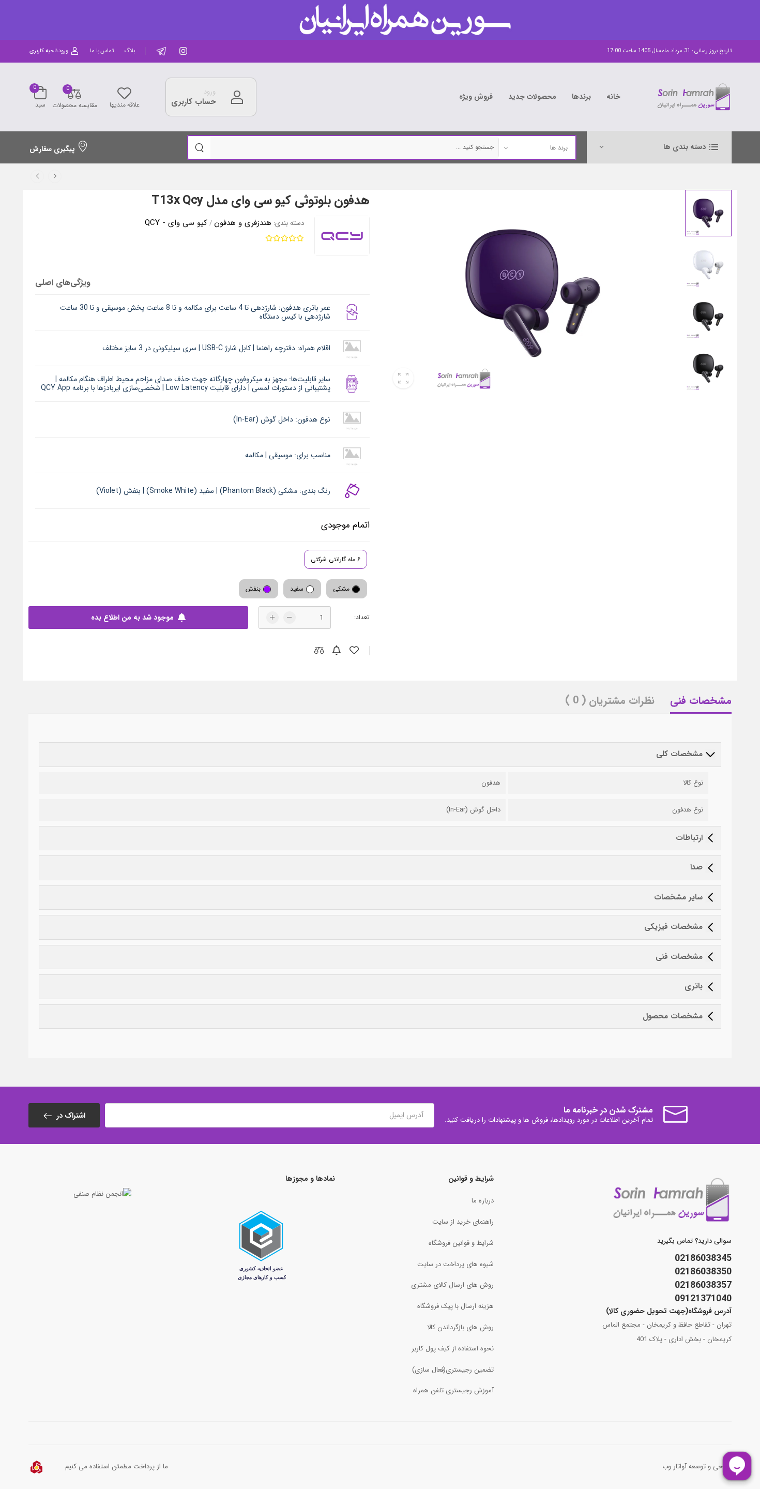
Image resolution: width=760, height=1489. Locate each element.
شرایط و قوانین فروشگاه (461, 1243)
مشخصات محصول (673, 1016)
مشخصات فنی (701, 701)
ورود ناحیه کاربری (48, 51)
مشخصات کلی (680, 754)
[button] (659, 147)
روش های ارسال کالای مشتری (452, 1285)
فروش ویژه (476, 96)
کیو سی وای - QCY (176, 223)
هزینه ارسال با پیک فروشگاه (455, 1306)
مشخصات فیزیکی (673, 927)
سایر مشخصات (678, 897)
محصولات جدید (532, 96)
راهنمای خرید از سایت (463, 1221)
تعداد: (362, 617)
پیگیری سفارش (52, 149)
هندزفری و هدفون (242, 223)
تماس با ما (102, 51)
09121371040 (703, 1298)
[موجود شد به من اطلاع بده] (336, 650)
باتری (694, 986)
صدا (696, 867)
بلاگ (129, 51)
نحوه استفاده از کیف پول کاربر (453, 1348)
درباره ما (483, 1200)
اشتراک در (69, 1115)
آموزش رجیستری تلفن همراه (453, 1390)
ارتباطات (689, 838)
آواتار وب (674, 1466)
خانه (613, 96)
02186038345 (703, 1258)
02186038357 (703, 1285)
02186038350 (703, 1271)
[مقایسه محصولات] (319, 650)
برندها (581, 96)
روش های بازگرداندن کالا (460, 1327)
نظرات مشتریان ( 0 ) (610, 701)
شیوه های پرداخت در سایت (455, 1264)
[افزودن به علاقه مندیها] (354, 650)
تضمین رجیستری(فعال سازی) (453, 1369)
